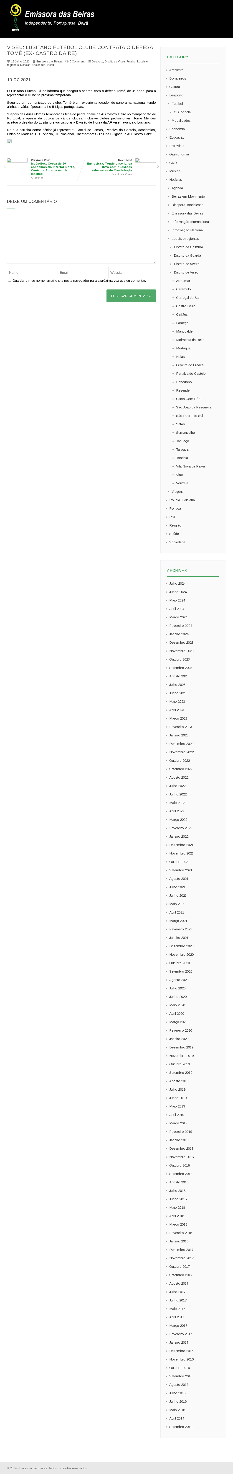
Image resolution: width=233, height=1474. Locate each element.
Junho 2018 (178, 1199)
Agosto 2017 (178, 1283)
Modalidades (181, 120)
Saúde (174, 534)
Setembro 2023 (180, 668)
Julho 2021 (177, 887)
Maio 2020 (177, 1005)
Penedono (184, 382)
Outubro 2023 (179, 659)
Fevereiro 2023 (180, 727)
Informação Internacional (191, 222)
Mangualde (184, 331)
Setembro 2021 (180, 870)
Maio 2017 (177, 1309)
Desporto (97, 61)
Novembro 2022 (181, 752)
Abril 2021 (176, 912)
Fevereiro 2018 (180, 1233)
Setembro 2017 (180, 1275)
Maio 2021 (177, 904)
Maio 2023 (177, 701)
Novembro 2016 (181, 1359)
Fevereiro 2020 (180, 1030)
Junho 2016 (178, 1401)
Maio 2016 (177, 1410)
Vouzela (182, 483)
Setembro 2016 (180, 1376)
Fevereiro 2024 (180, 625)
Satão (180, 424)
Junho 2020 (178, 997)
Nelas (180, 357)
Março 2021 (178, 921)
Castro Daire (185, 306)
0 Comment (77, 61)
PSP (173, 517)
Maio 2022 (177, 803)
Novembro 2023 (181, 651)
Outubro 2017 (179, 1266)
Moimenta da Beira (190, 340)
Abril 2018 (176, 1216)
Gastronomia (179, 154)
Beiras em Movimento (188, 196)
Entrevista (176, 146)
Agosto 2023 (178, 676)
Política (175, 508)
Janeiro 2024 (178, 634)
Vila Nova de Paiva (190, 466)
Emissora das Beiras (187, 213)
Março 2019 (178, 1123)
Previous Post (53, 167)
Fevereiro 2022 (180, 828)
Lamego (182, 323)
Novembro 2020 (181, 954)
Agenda (177, 188)
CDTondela (182, 112)
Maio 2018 (177, 1207)
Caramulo (183, 289)
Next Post (109, 165)
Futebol (131, 61)
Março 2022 (178, 819)
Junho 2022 (178, 794)
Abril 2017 (176, 1317)
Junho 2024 (178, 592)
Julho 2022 (177, 786)
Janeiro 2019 (178, 1140)
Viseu (50, 65)
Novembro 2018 (181, 1157)
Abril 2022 (176, 811)
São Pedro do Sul (189, 416)
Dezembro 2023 (181, 642)
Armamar (183, 281)
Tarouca (182, 449)
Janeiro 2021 (178, 938)
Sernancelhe (185, 432)
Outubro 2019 (179, 1064)
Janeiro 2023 (178, 735)
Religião (175, 525)
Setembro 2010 (180, 1427)
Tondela (182, 458)
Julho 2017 (177, 1292)
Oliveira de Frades (190, 365)
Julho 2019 (177, 1089)
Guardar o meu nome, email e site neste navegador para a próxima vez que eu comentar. (79, 280)
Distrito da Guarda (187, 255)
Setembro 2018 (180, 1174)
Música (174, 171)
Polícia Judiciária (182, 500)
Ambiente (37, 177)
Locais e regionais (185, 238)
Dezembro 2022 (181, 744)
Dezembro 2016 (181, 1351)
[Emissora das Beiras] (52, 31)
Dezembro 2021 (181, 845)
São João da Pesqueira (193, 407)
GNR (173, 163)
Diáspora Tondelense (187, 205)
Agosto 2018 (178, 1182)
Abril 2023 (176, 710)
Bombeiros (177, 78)
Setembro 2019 (180, 1072)
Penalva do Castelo (191, 373)
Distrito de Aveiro (187, 264)
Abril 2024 (176, 609)
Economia (177, 129)
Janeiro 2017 (178, 1342)
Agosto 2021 (178, 878)
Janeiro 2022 (178, 836)
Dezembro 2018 (181, 1148)
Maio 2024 (177, 600)
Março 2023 (178, 718)
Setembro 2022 (180, 769)
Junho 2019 (178, 1098)
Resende (183, 390)
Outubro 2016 (179, 1368)
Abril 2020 (176, 1013)
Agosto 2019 (178, 1081)
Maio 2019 (177, 1106)
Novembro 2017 (181, 1258)
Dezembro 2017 (181, 1250)
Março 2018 (178, 1224)
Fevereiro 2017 (180, 1334)
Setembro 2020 (180, 971)
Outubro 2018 (179, 1165)
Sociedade (38, 65)
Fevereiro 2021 (180, 929)
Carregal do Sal (187, 297)
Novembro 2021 (181, 853)
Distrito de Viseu (115, 61)
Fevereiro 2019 (180, 1131)
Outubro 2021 (179, 862)
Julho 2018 (177, 1191)
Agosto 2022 (178, 777)
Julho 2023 (177, 685)
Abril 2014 (176, 1418)
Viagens (178, 491)
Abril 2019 (176, 1115)
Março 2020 (178, 1022)
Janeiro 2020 (178, 1039)
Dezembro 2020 (181, 946)
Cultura (174, 87)
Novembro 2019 (181, 1056)
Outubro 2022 (179, 760)
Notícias (25, 65)
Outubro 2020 (179, 963)
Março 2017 (178, 1325)
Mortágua (183, 348)
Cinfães (182, 314)
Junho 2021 (178, 895)
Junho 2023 (178, 693)
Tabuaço (182, 441)
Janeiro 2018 (178, 1241)
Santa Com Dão (188, 399)
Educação (177, 137)
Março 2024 (178, 617)
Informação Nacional (187, 230)
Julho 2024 (177, 583)
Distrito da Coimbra (188, 247)
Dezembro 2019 (181, 1047)
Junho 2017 (178, 1300)
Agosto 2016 (178, 1384)
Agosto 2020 (178, 980)
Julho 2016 (177, 1393)
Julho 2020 (177, 988)
